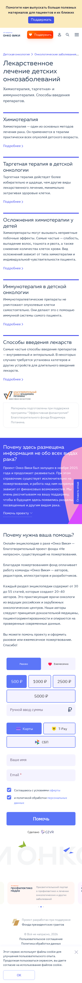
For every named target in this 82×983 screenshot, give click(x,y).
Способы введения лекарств (37, 342)
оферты (54, 790)
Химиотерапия (20, 119)
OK (19, 975)
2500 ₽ (64, 681)
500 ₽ (16, 681)
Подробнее (12, 146)
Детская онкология (16, 54)
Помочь (41, 819)
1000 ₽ (40, 681)
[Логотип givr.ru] (48, 832)
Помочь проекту (16, 513)
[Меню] (77, 34)
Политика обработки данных (41, 943)
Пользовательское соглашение (41, 939)
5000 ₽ (41, 696)
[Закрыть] (76, 952)
